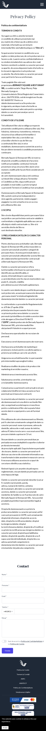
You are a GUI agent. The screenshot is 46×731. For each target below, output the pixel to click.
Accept (5, 728)
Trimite (7, 651)
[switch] (4, 641)
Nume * (4, 574)
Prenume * (5, 585)
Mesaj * (4, 618)
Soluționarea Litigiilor (23, 692)
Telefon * (5, 607)
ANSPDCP (23, 683)
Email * (4, 596)
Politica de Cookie (17, 644)
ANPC (23, 679)
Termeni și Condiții (23, 674)
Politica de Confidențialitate (31, 641)
